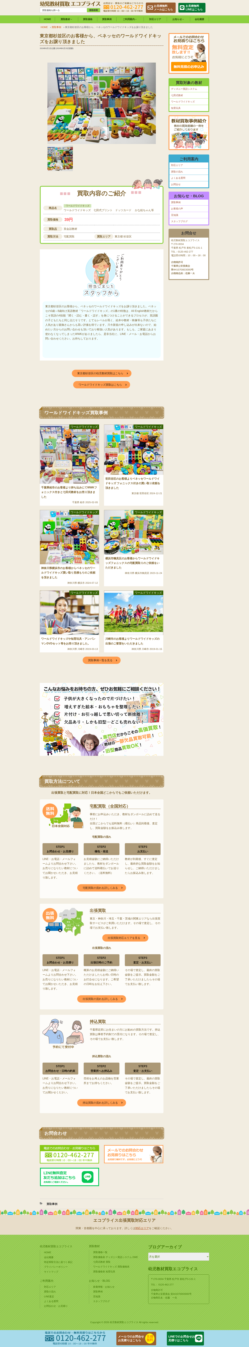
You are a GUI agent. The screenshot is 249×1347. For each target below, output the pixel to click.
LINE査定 (49, 1296)
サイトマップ (51, 1271)
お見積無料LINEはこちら (194, 7)
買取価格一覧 (100, 1252)
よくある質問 (178, 178)
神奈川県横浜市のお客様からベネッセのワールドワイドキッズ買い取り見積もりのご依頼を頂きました (68, 573)
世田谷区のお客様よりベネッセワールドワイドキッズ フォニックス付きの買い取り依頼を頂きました (132, 483)
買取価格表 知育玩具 (104, 1271)
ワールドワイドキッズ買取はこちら (100, 384)
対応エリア (155, 19)
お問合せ (176, 184)
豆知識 (174, 215)
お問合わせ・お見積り (56, 1306)
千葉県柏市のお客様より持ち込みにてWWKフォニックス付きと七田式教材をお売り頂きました (69, 492)
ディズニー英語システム (184, 89)
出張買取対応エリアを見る (124, 937)
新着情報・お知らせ (104, 1286)
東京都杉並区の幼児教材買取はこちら (100, 373)
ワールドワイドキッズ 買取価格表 (111, 1266)
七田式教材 (177, 95)
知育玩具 (176, 108)
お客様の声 (177, 208)
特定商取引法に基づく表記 (58, 1262)
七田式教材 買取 (101, 1262)
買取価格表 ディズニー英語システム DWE (115, 1257)
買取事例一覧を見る (100, 660)
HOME (47, 19)
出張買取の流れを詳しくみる (100, 998)
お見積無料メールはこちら (163, 7)
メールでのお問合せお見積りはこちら (131, 1338)
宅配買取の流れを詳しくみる (100, 887)
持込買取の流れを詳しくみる (100, 1102)
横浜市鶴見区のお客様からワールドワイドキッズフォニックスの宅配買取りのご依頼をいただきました (132, 563)
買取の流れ (177, 171)
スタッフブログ (179, 221)
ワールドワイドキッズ (183, 101)
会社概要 (199, 19)
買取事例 (107, 19)
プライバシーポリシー (56, 1266)
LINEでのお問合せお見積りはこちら (181, 1338)
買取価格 (87, 19)
